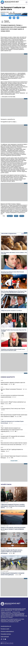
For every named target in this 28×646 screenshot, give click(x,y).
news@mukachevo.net (6, 626)
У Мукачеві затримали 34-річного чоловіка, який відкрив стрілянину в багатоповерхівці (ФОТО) (13, 506)
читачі (22, 216)
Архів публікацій (5, 636)
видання (9, 216)
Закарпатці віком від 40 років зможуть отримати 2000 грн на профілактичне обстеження (11, 551)
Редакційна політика (6, 634)
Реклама (14, 14)
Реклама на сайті (5, 628)
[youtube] (5, 639)
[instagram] (3, 639)
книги (16, 216)
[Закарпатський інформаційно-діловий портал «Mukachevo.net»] (10, 2)
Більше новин (14, 460)
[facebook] (1, 639)
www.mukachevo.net (19, 614)
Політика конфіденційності (7, 631)
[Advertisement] (14, 63)
